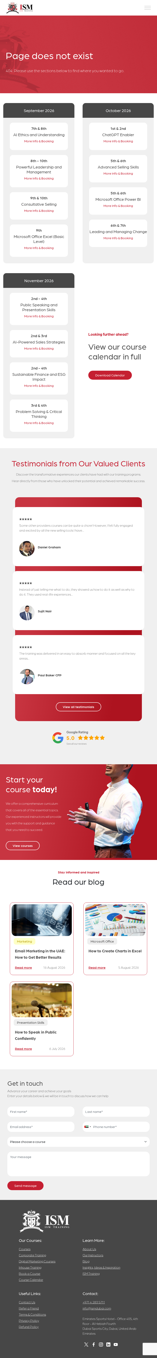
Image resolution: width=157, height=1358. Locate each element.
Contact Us (27, 1302)
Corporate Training (32, 1255)
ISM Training (91, 1273)
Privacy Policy (29, 1320)
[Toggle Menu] (147, 8)
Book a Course (29, 1273)
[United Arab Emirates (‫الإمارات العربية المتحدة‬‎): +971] (87, 1127)
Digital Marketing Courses (37, 1261)
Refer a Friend (29, 1308)
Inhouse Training (30, 1267)
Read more (23, 967)
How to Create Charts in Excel (115, 950)
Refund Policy (29, 1327)
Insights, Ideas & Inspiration (101, 1267)
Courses (24, 1249)
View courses (23, 845)
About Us (89, 1249)
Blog (86, 1261)
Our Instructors (93, 1255)
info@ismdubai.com (97, 1308)
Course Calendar (31, 1280)
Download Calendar (110, 375)
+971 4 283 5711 (94, 1302)
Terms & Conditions (32, 1314)
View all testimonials (78, 707)
